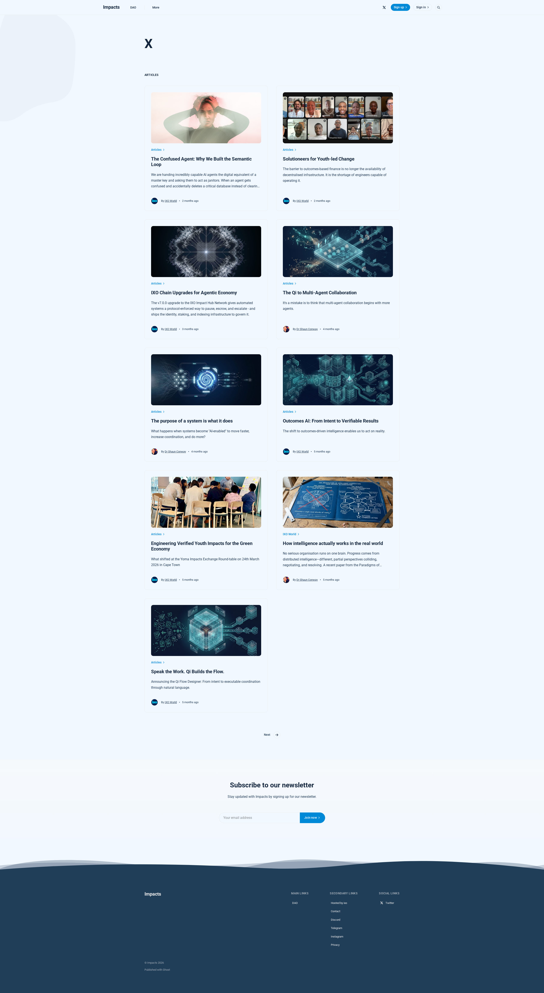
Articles (156, 149)
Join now (310, 817)
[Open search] (438, 7)
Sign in (421, 7)
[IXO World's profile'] (154, 201)
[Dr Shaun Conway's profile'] (286, 329)
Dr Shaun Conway (307, 329)
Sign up (399, 7)
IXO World (171, 200)
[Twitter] (384, 7)
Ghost (166, 969)
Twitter (389, 903)
